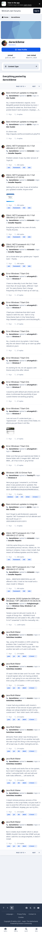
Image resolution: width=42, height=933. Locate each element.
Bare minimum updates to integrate (21, 92)
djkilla (29, 96)
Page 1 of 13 (20, 86)
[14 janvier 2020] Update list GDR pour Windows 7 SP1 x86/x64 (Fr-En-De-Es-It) (23, 599)
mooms (30, 635)
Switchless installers (14, 637)
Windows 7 (16, 279)
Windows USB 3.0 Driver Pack (19, 472)
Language (9, 914)
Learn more (4, 4)
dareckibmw (14, 96)
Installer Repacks (14, 153)
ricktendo (30, 151)
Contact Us (32, 914)
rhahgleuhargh (32, 603)
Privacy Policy (21, 914)
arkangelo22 (31, 276)
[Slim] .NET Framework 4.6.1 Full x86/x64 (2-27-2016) (20, 146)
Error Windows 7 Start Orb (17, 273)
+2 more (35, 497)
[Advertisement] (21, 879)
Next (34, 86)
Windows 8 (12, 478)
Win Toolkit (10, 98)
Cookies (21, 917)
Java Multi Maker (13, 632)
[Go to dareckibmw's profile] (3, 93)
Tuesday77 (31, 475)
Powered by (21, 923)
